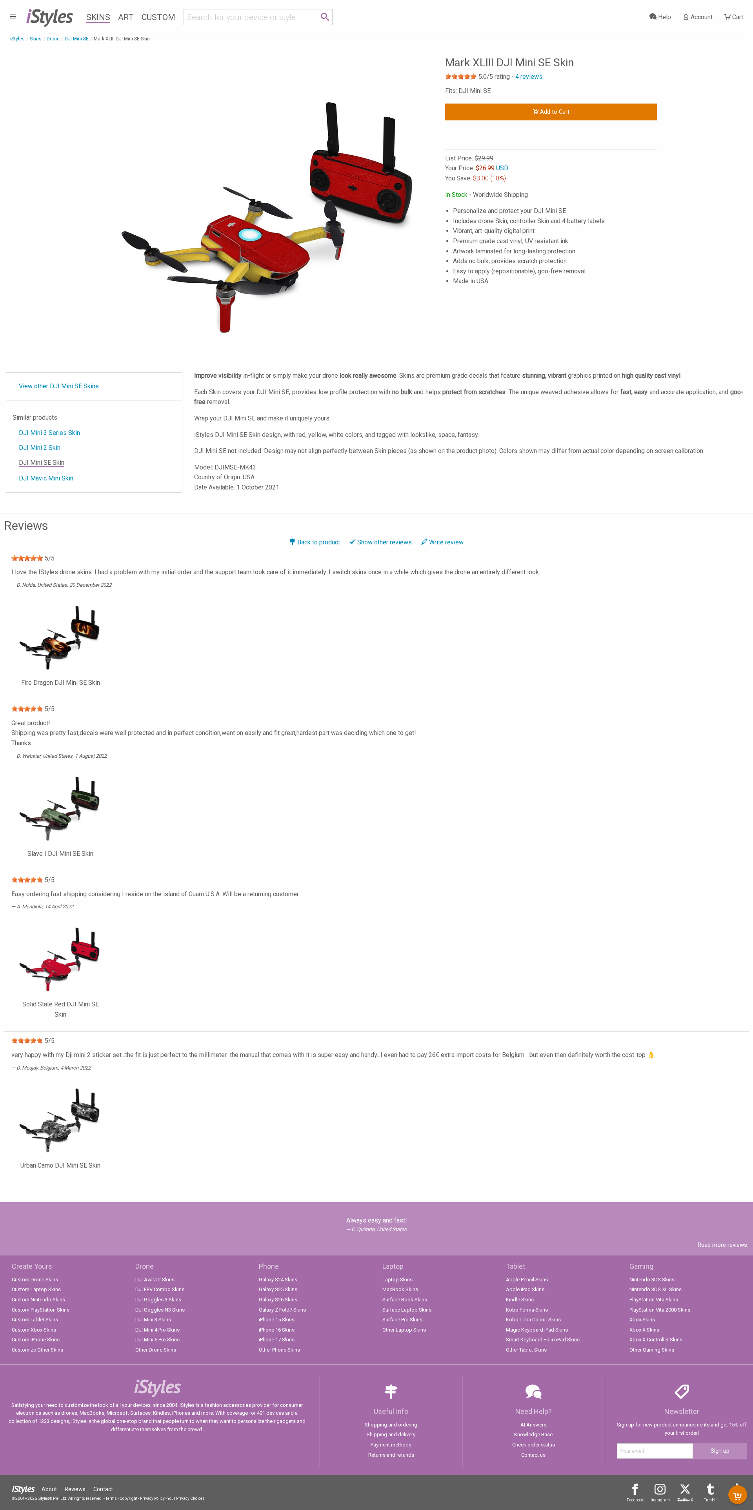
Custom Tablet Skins (35, 1320)
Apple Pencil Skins (527, 1280)
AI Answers (533, 1425)
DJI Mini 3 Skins (153, 1320)
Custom (158, 17)
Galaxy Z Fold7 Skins (282, 1310)
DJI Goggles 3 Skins (158, 1300)
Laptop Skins (397, 1280)
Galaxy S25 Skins (278, 1289)
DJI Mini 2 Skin (39, 447)
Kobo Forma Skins (527, 1310)
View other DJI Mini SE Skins (59, 386)
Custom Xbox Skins (34, 1330)
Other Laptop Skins (404, 1330)
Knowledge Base (533, 1434)
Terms (111, 1498)
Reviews (75, 1489)
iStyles (17, 39)
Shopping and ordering (391, 1425)
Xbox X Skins (644, 1330)
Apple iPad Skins (525, 1289)
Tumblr (710, 1500)
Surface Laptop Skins (406, 1310)
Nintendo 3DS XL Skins (655, 1289)
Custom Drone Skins (35, 1280)
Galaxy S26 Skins (278, 1300)
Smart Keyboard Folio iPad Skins (543, 1340)
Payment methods (391, 1445)
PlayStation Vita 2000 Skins (659, 1310)
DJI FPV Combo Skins (159, 1289)
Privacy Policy (152, 1498)
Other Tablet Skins (526, 1350)
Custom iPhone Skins (36, 1340)
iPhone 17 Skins (277, 1340)
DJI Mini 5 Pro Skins (157, 1340)
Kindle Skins (520, 1300)
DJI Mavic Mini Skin (46, 478)
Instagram (660, 1500)
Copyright (128, 1498)
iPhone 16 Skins (277, 1330)
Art (126, 17)
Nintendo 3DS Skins (652, 1280)
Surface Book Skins (404, 1300)
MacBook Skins (400, 1289)
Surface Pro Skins (402, 1320)
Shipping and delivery (391, 1434)
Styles (49, 16)
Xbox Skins (642, 1320)
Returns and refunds (391, 1455)
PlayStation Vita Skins (653, 1300)
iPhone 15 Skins (277, 1320)
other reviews (384, 542)
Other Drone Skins (155, 1350)
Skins (98, 17)
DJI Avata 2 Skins (155, 1280)
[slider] (461, 76)
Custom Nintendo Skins (38, 1300)
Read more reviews (722, 1244)
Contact (103, 1489)
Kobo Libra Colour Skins (533, 1320)
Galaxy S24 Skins (278, 1280)
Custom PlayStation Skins (40, 1310)
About (49, 1489)
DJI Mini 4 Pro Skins (157, 1330)
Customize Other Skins (37, 1350)
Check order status (533, 1445)
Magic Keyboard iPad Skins (537, 1330)
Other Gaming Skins (651, 1350)
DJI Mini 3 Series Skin (49, 433)
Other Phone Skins (279, 1350)
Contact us (533, 1455)
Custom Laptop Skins (36, 1289)
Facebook (635, 1500)
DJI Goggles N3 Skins (160, 1310)
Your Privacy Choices (186, 1498)
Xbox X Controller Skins (655, 1340)
